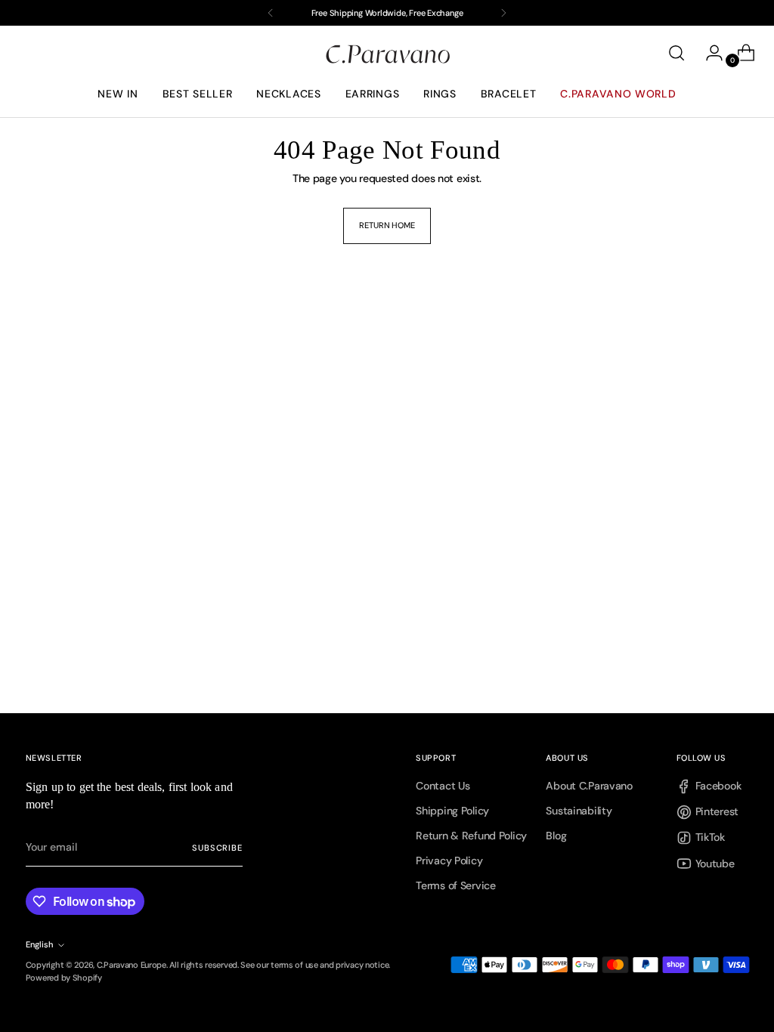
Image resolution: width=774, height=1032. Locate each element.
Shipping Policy (452, 810)
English (40, 944)
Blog (556, 835)
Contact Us (442, 786)
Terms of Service (455, 885)
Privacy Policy (449, 860)
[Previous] (270, 13)
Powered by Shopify (64, 977)
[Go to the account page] (708, 53)
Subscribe (217, 847)
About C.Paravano (589, 786)
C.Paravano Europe (131, 964)
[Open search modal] (676, 53)
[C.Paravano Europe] (387, 53)
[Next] (503, 13)
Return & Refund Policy (471, 835)
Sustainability (578, 810)
